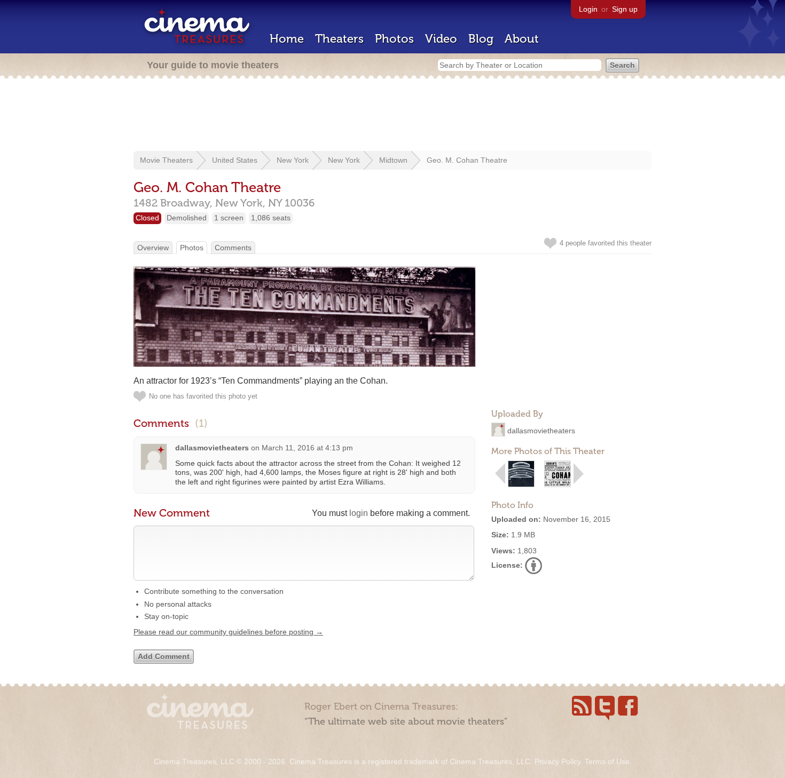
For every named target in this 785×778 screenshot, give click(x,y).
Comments (233, 247)
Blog (480, 38)
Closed (147, 217)
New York (293, 160)
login (358, 513)
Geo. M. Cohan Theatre (467, 160)
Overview (153, 247)
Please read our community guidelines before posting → (228, 632)
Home (287, 38)
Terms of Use (607, 761)
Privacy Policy (557, 761)
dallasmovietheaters (541, 430)
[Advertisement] (392, 116)
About (522, 38)
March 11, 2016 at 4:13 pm (307, 447)
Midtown (393, 160)
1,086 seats (271, 217)
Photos (394, 38)
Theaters (339, 38)
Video (441, 38)
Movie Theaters (166, 160)
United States (234, 160)
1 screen (229, 217)
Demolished (187, 217)
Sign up (625, 9)
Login (588, 9)
